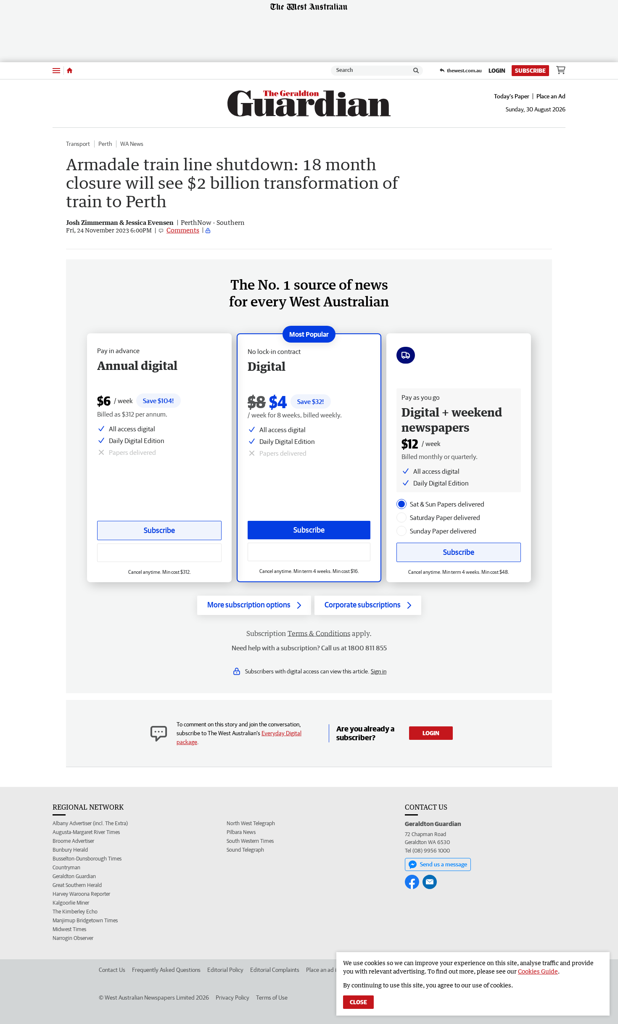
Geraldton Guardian (74, 876)
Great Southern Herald (77, 885)
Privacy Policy (232, 997)
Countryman (66, 867)
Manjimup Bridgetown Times (85, 920)
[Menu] (56, 70)
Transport (78, 143)
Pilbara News (241, 832)
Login (497, 70)
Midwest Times (69, 929)
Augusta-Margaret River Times (86, 832)
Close (358, 1002)
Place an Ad (550, 96)
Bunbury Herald (70, 850)
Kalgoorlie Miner (71, 903)
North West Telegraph (251, 823)
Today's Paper (511, 96)
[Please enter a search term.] (416, 70)
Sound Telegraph (245, 850)
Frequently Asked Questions (166, 969)
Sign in (378, 671)
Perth (105, 143)
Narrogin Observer (73, 938)
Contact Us (112, 969)
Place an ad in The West (335, 969)
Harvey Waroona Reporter (81, 894)
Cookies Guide (538, 971)
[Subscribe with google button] (309, 552)
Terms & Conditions (319, 633)
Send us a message (443, 864)
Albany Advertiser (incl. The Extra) (90, 823)
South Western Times (250, 841)
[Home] (69, 71)
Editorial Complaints (274, 969)
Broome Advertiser (73, 841)
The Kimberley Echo (75, 911)
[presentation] (401, 504)
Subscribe (530, 70)
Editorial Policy (225, 969)
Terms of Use (272, 997)
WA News (131, 143)
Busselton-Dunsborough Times (87, 858)
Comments (182, 230)
